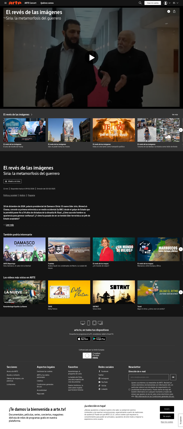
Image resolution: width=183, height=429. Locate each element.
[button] (140, 3)
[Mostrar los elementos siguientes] (181, 130)
